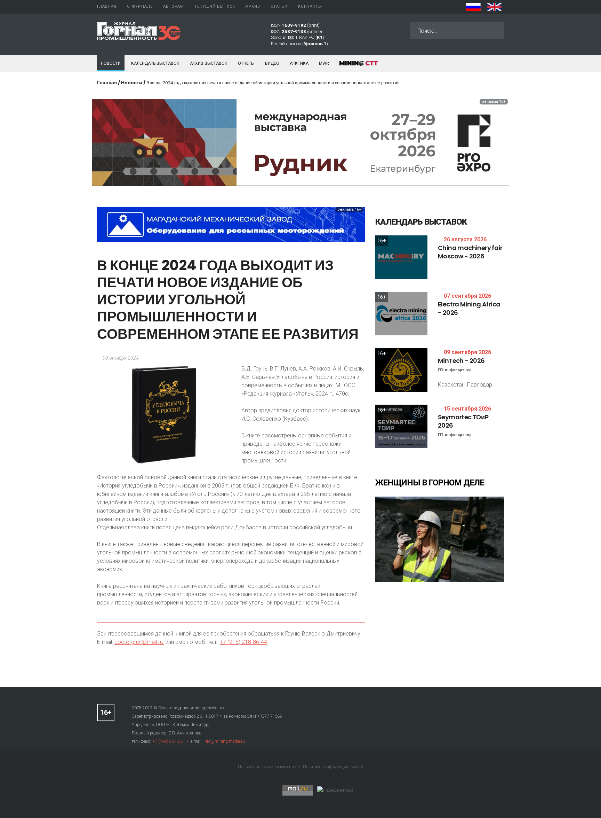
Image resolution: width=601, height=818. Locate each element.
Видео (272, 63)
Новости (111, 63)
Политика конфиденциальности (333, 766)
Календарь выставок (155, 63)
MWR (324, 63)
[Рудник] (300, 142)
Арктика (299, 63)
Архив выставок (208, 63)
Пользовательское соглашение (267, 766)
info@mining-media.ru (224, 741)
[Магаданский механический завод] (231, 223)
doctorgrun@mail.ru (138, 642)
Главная (107, 82)
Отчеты (246, 63)
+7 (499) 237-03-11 (170, 741)
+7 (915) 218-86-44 (243, 642)
